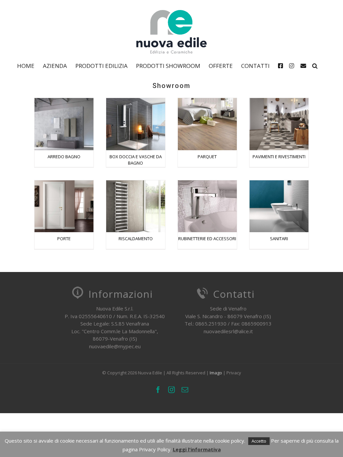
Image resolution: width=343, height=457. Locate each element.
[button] (315, 65)
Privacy (233, 373)
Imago (216, 373)
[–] (282, 65)
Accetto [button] (259, 441)
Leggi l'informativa (197, 449)
